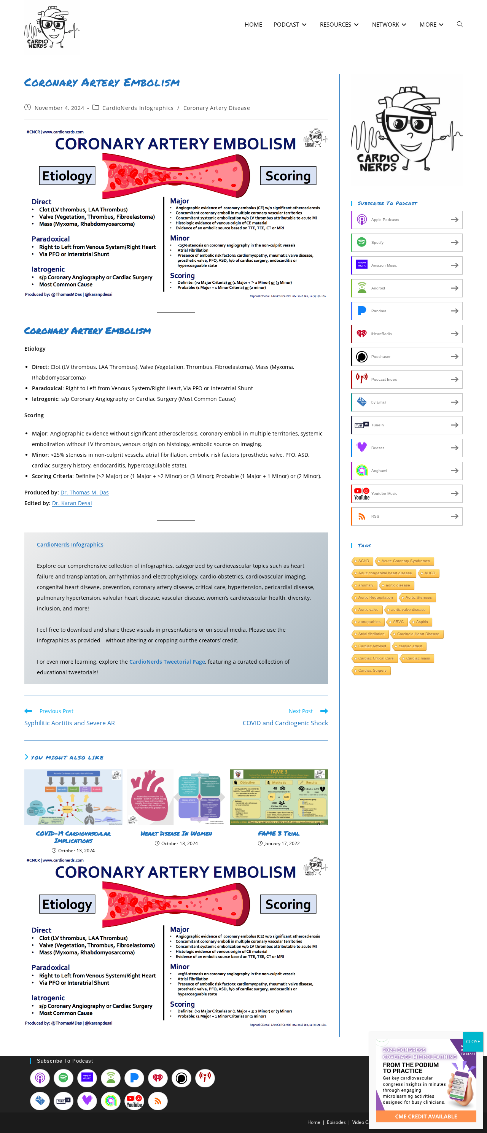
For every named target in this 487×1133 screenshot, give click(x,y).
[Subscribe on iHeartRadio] (158, 1078)
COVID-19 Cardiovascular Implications (73, 836)
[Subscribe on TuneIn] (63, 1101)
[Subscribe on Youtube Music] (134, 1101)
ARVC (398, 622)
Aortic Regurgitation (375, 597)
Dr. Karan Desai (72, 503)
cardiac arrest (410, 646)
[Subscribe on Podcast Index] (205, 1078)
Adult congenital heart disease (385, 573)
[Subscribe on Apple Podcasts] (40, 1078)
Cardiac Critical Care (376, 658)
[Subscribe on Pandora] (134, 1078)
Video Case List (368, 1122)
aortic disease (398, 585)
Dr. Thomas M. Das (84, 492)
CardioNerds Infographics (137, 107)
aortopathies (369, 622)
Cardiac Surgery (372, 670)
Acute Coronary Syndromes (406, 561)
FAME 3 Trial (279, 833)
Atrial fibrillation (371, 634)
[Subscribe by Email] (40, 1101)
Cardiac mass (418, 658)
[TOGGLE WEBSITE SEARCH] (459, 24)
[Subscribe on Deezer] (87, 1101)
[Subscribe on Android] (111, 1078)
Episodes (336, 1122)
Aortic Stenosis (419, 597)
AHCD (430, 573)
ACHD (363, 561)
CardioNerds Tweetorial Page (167, 661)
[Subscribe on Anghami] (111, 1101)
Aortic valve (368, 609)
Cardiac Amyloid (372, 646)
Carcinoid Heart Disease (418, 634)
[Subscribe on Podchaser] (181, 1078)
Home (313, 1122)
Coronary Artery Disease (216, 107)
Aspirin (422, 622)
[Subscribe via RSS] (158, 1101)
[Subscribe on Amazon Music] (87, 1078)
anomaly (365, 585)
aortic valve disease (408, 609)
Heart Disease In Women (176, 833)
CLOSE (473, 1041)
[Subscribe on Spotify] (63, 1078)
